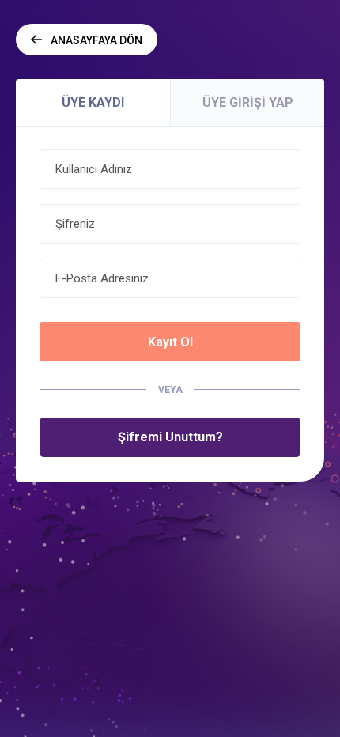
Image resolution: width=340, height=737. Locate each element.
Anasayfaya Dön (96, 40)
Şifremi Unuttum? (170, 436)
